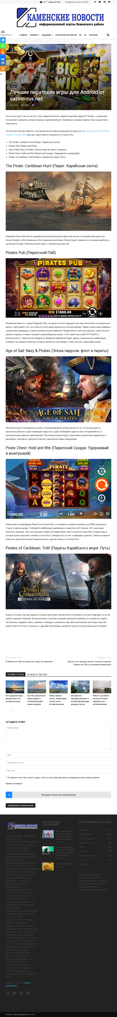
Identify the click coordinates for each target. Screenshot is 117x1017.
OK (85, 35)
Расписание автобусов (66, 35)
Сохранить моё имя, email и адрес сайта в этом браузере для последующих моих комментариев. (54, 777)
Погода (13, 86)
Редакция (46, 35)
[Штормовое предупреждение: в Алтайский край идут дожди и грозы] (80, 686)
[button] (107, 35)
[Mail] (95, 2)
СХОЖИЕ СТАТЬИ (15, 674)
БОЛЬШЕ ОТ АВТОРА (37, 674)
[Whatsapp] (3, 46)
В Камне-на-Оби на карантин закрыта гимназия (29, 661)
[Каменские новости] (58, 18)
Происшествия (86, 842)
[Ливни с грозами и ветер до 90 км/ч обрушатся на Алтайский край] (102, 686)
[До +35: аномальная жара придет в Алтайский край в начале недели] (36, 686)
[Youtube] (109, 2)
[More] (3, 68)
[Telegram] (3, 40)
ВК (80, 35)
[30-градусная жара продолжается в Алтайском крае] (15, 686)
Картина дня (85, 834)
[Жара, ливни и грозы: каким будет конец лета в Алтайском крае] (58, 686)
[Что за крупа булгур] (48, 866)
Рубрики (33, 35)
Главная (23, 35)
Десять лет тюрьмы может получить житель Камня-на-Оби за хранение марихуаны (89, 663)
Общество (84, 851)
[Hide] (1, 74)
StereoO (32, 1014)
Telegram (93, 35)
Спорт (82, 847)
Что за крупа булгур (64, 864)
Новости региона (87, 855)
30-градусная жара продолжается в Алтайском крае (14, 698)
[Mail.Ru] (3, 63)
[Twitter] (100, 2)
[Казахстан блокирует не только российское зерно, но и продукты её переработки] (48, 850)
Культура (83, 864)
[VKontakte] (104, 2)
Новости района (87, 838)
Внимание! (84, 829)
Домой (9, 41)
